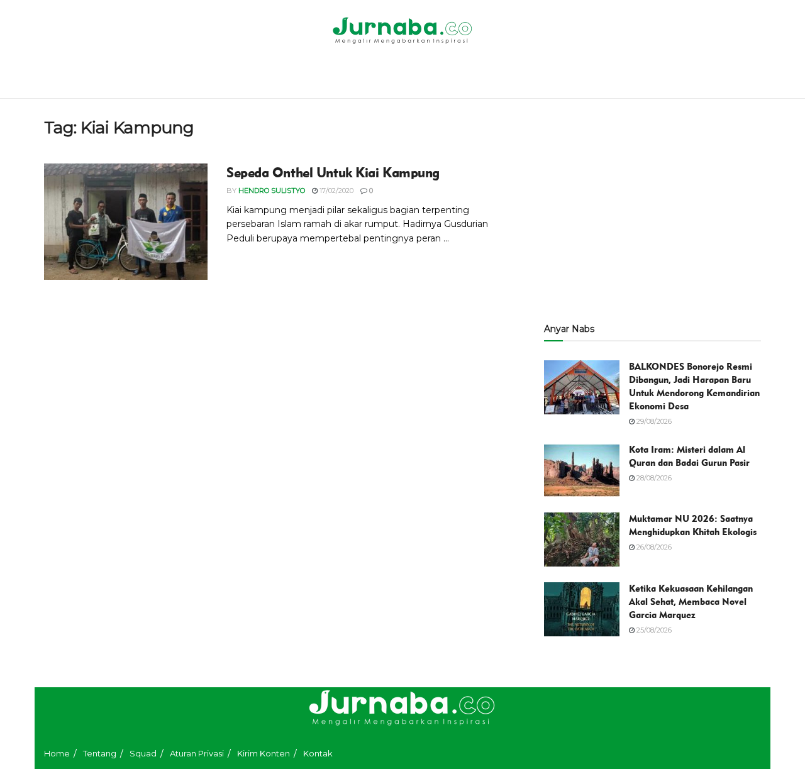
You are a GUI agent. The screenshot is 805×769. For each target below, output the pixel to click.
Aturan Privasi (197, 753)
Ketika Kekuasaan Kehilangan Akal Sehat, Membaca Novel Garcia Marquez (691, 602)
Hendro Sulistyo (271, 190)
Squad (143, 753)
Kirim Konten (263, 753)
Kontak (318, 753)
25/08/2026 (653, 630)
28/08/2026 (653, 477)
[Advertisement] (652, 206)
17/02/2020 (335, 190)
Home (57, 753)
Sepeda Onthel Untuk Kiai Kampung (333, 172)
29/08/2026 (653, 421)
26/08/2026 (653, 547)
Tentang (99, 753)
